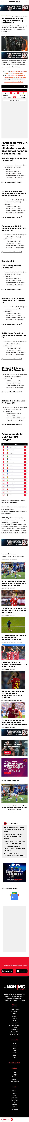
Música (14, 1077)
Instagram (12, 511)
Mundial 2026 (14, 1032)
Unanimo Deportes (8, 769)
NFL (14, 1055)
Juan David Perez (5, 588)
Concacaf (14, 1023)
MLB (14, 1050)
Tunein (22, 530)
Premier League (14, 1009)
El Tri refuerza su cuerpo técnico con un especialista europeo (13, 637)
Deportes (8, 15)
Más (14, 1087)
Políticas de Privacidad (10, 1000)
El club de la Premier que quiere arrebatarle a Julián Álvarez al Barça (14, 829)
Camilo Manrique (5, 615)
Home (2, 15)
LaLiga (14, 1020)
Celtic (14, 556)
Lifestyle (14, 1074)
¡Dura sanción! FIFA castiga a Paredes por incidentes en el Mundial (13, 836)
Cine (14, 1072)
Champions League (14, 1025)
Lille (4, 558)
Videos (14, 1091)
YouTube (14, 1104)
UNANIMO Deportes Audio (14, 524)
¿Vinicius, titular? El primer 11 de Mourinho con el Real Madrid (14, 664)
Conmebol (14, 1029)
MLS (14, 1014)
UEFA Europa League (22, 558)
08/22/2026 (12, 588)
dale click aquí (13, 502)
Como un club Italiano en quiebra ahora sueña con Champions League (13, 583)
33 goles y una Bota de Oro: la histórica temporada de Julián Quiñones (12, 694)
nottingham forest (11, 558)
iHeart (17, 530)
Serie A (14, 1018)
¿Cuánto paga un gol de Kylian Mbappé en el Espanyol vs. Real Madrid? (14, 722)
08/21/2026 (12, 615)
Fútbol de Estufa (14, 1034)
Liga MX (14, 1027)
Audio (14, 1093)
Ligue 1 (14, 1016)
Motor (14, 1053)
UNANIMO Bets (14, 1063)
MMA (14, 1048)
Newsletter (14, 1109)
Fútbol (14, 1005)
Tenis (14, 1057)
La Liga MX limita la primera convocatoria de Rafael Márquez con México (14, 848)
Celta (10, 556)
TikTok (15, 1107)
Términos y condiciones (13, 998)
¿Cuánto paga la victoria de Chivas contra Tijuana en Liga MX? (13, 610)
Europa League (21, 556)
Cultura (14, 1068)
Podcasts (14, 1095)
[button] (11, 812)
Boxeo (14, 1046)
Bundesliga (14, 1011)
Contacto (22, 1000)
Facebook (5, 511)
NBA (14, 1043)
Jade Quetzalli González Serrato (8, 642)
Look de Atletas (14, 1081)
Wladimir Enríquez (8, 748)
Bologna (4, 556)
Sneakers (14, 1079)
